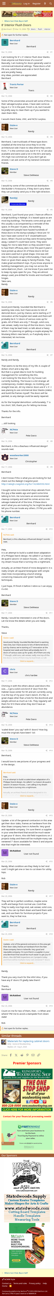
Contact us (6, 1283)
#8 (51, 441)
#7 (51, 355)
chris (12, 669)
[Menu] (4, 3)
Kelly (9, 1044)
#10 (51, 529)
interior (47, 29)
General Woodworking (21, 1044)
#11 (51, 613)
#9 (51, 467)
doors (33, 29)
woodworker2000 (19, 455)
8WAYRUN (32, 1293)
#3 (51, 137)
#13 (51, 725)
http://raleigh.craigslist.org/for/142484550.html (25, 483)
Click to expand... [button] (27, 661)
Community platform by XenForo (25, 1291)
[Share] (47, 52)
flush (40, 29)
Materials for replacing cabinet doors (28, 1041)
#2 (51, 96)
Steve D (14, 169)
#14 (51, 750)
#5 (51, 209)
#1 (51, 52)
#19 (51, 1006)
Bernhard (7, 29)
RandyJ (13, 197)
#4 (51, 181)
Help (45, 1283)
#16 (51, 861)
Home (4, 1286)
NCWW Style (9, 1279)
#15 (51, 815)
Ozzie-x (14, 125)
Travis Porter (17, 84)
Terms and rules (20, 1283)
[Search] (50, 3)
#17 (51, 896)
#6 (51, 302)
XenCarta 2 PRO (8, 1293)
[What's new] (45, 3)
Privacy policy (35, 1283)
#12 (51, 681)
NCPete (14, 429)
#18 (51, 934)
